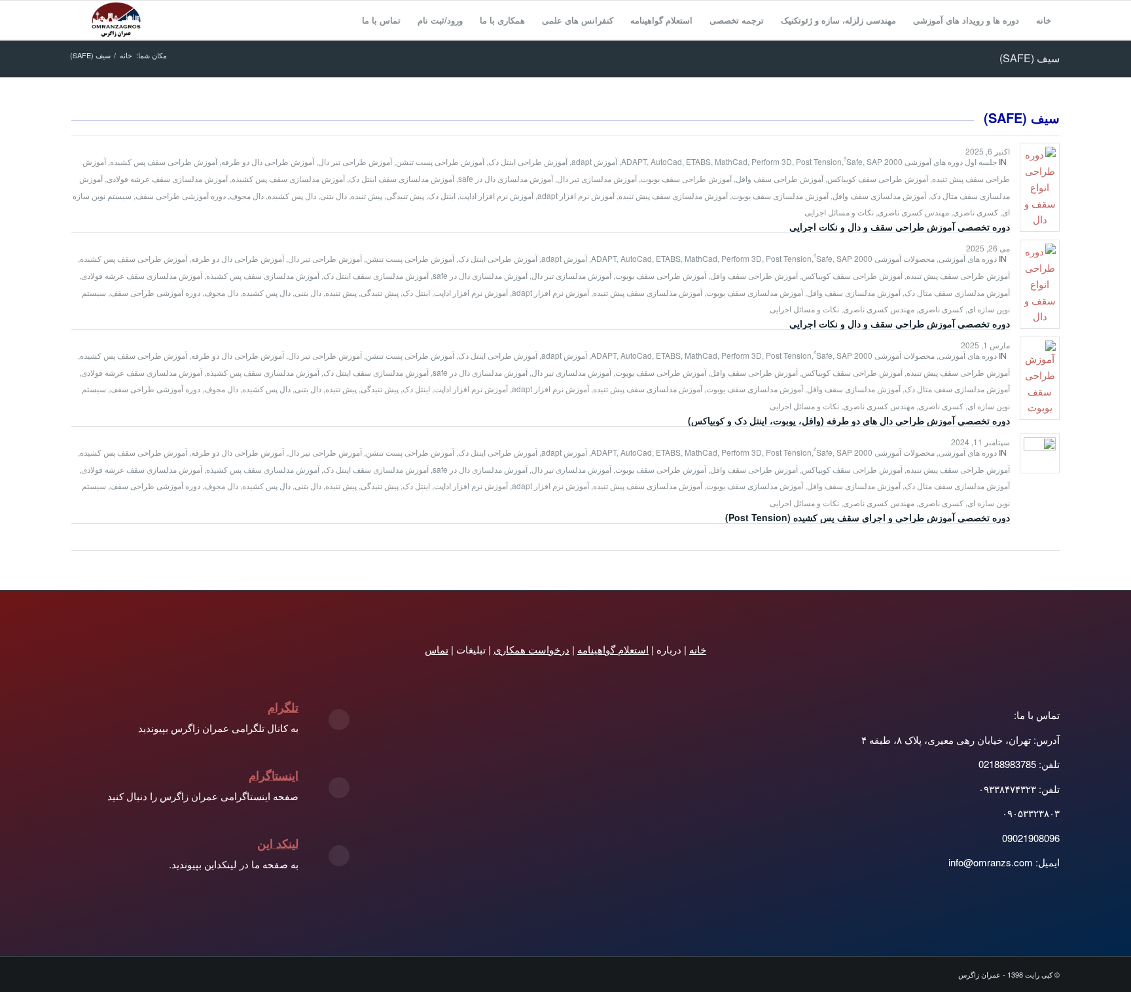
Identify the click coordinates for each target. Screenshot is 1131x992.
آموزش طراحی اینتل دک (527, 161)
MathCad (731, 161)
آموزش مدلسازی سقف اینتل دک (401, 178)
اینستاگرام (273, 775)
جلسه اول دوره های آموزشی (951, 161)
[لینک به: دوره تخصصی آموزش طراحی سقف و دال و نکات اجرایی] (1040, 187)
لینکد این (277, 843)
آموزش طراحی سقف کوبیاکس (877, 178)
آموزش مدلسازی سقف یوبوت (780, 195)
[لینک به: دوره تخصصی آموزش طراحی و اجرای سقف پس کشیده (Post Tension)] (1040, 453)
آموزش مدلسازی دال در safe (505, 178)
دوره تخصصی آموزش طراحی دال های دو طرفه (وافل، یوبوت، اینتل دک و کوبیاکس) (849, 420)
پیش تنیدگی (405, 195)
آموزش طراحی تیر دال (355, 161)
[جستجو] (340, 20)
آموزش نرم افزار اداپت (496, 195)
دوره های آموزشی (968, 258)
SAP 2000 (885, 161)
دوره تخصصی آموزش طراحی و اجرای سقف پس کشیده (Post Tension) (867, 517)
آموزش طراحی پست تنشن (440, 161)
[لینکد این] (339, 855)
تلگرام (283, 707)
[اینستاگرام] (339, 787)
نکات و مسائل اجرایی (839, 211)
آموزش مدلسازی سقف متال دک (957, 292)
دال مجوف (247, 195)
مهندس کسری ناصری (913, 211)
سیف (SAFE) (1029, 57)
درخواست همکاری (531, 649)
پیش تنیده (366, 195)
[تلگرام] (339, 719)
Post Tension (819, 161)
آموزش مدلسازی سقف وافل (879, 195)
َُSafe (854, 161)
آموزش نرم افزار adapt (576, 195)
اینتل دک (442, 195)
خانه (697, 649)
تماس (436, 649)
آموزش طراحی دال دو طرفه (267, 161)
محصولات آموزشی (904, 258)
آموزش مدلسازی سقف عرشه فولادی (167, 178)
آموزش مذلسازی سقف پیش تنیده (673, 195)
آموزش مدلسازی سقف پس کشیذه (288, 178)
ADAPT (634, 161)
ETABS (698, 161)
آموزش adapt (594, 161)
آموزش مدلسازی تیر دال (597, 178)
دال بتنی (333, 195)
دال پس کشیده (292, 195)
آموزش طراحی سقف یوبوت (686, 178)
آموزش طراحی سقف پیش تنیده (958, 275)
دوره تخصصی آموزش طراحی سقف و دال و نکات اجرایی (899, 226)
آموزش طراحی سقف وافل (779, 178)
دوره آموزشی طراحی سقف (180, 195)
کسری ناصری (975, 211)
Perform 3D (771, 161)
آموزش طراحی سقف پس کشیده (163, 161)
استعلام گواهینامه (613, 649)
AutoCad (666, 161)
